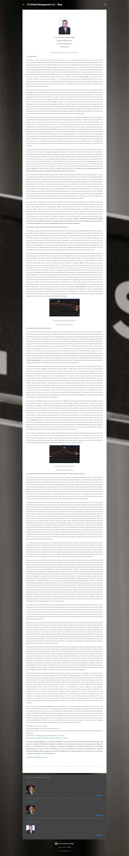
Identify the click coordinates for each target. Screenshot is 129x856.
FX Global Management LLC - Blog (44, 4)
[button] (101, 13)
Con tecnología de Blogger (65, 843)
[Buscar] (105, 5)
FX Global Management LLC (40, 757)
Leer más (99, 795)
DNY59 (69, 847)
